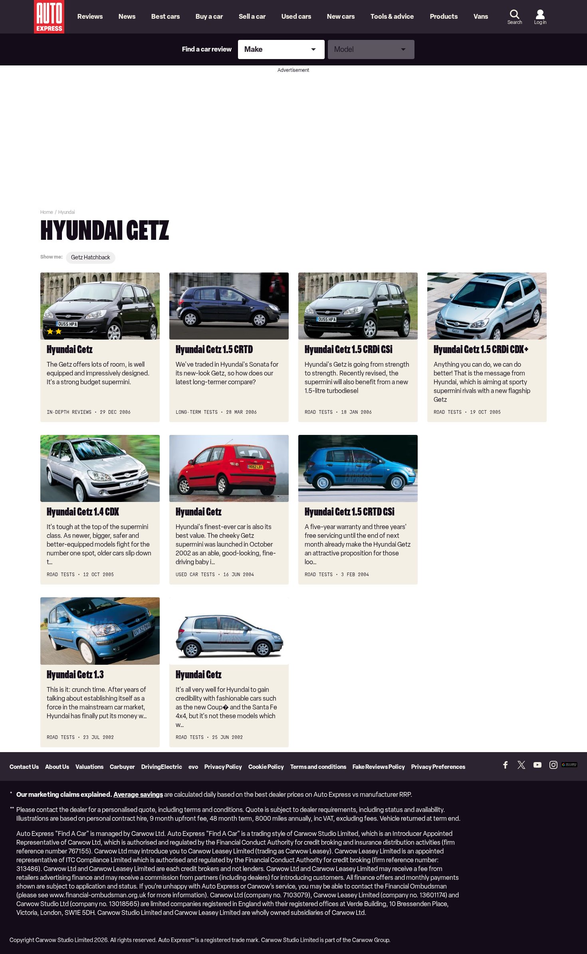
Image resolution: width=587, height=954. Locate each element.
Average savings (138, 794)
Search (515, 22)
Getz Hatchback (90, 257)
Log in (540, 22)
